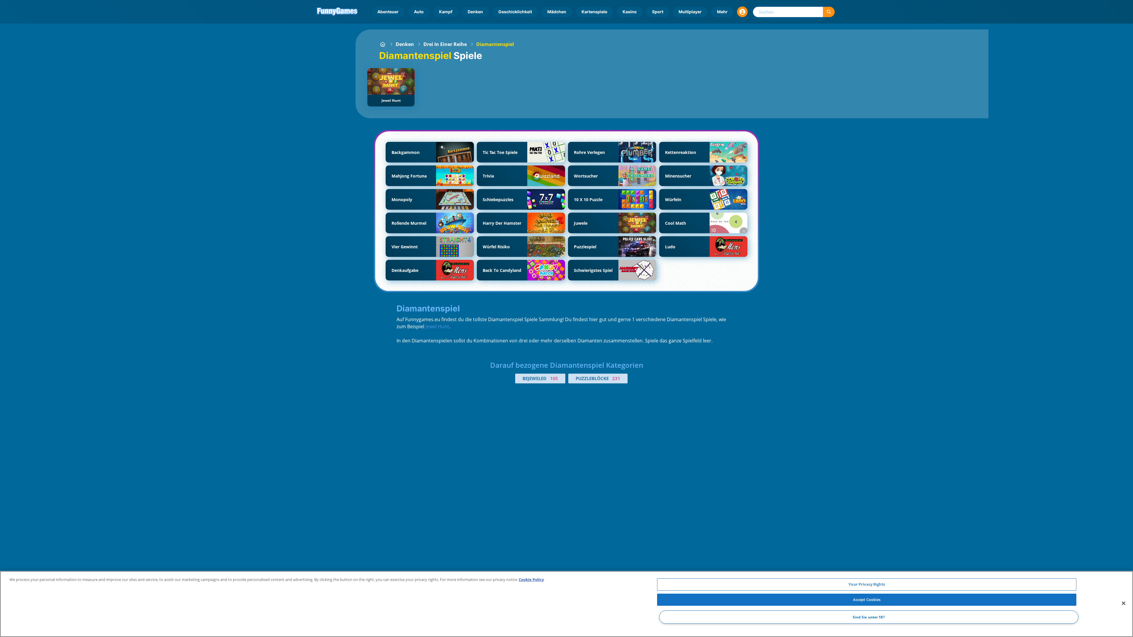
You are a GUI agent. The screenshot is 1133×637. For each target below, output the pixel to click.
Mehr (722, 11)
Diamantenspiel (495, 44)
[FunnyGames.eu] (382, 44)
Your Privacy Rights (867, 584)
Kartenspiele (594, 11)
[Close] (1123, 603)
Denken (475, 11)
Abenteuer (388, 11)
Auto (419, 11)
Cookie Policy (531, 579)
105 (554, 378)
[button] (742, 11)
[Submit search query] (829, 12)
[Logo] (337, 12)
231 (616, 378)
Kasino (630, 11)
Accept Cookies (867, 599)
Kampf (445, 11)
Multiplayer (690, 11)
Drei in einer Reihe (445, 44)
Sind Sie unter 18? (869, 617)
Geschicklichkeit (515, 11)
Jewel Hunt (437, 326)
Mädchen (556, 11)
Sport (657, 11)
